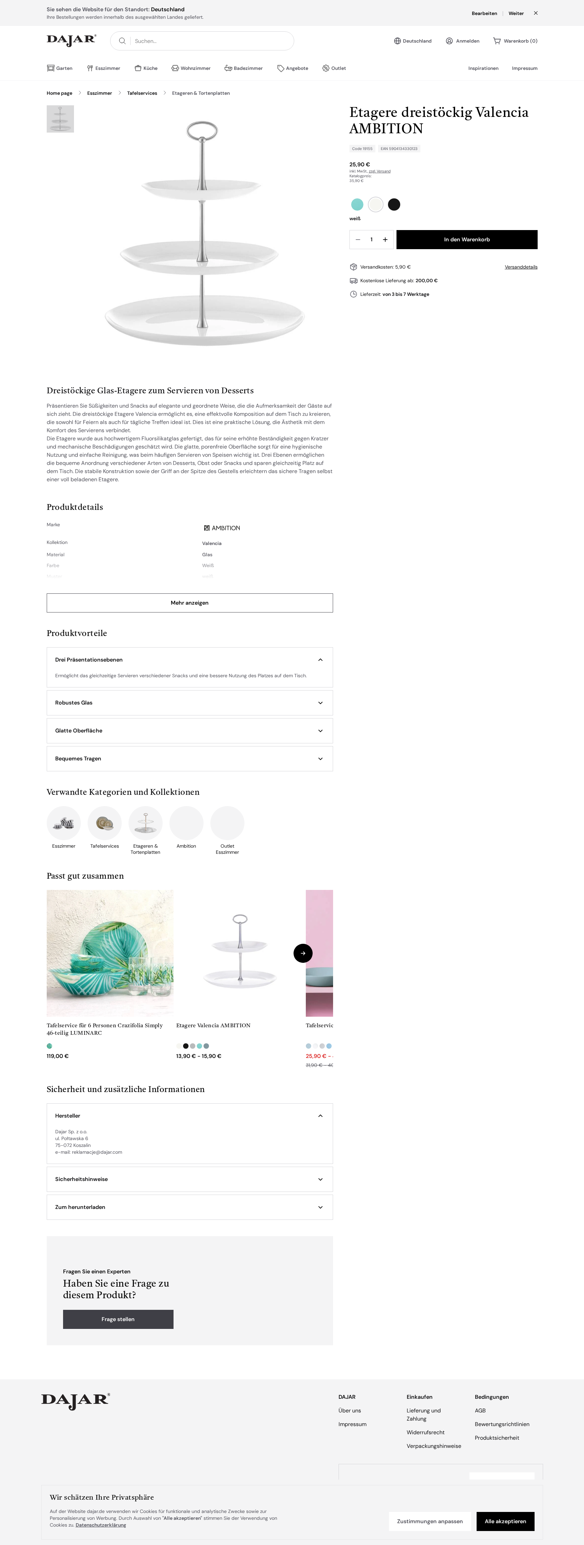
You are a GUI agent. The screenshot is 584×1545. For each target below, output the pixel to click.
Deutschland (417, 41)
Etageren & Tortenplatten (201, 93)
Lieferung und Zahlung (424, 1414)
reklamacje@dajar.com (97, 1152)
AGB (480, 1410)
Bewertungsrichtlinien (502, 1424)
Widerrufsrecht (426, 1432)
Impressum (525, 68)
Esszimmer (99, 93)
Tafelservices (142, 93)
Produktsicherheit (497, 1437)
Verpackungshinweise (434, 1446)
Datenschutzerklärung (101, 1525)
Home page (59, 93)
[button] (190, 659)
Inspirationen (483, 68)
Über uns (350, 1410)
